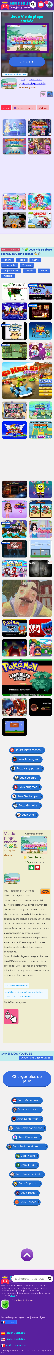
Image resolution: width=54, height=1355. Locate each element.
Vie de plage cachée (16, 1345)
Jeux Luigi (28, 1165)
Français (11, 1322)
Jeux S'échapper (28, 796)
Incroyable (9, 265)
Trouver (26, 265)
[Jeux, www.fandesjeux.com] (18, 5)
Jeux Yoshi (28, 1155)
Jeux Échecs (28, 1202)
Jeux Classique (27, 1137)
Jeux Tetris (28, 1192)
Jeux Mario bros (28, 1100)
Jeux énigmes (28, 787)
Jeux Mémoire (28, 805)
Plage (22, 260)
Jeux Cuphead (28, 1183)
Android (8, 276)
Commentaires (24, 108)
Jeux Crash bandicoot (28, 1128)
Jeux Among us (28, 759)
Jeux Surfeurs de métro (28, 1146)
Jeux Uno (28, 814)
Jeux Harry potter (28, 768)
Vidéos (43, 108)
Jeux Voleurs (28, 777)
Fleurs (43, 270)
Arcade (29, 270)
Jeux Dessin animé (28, 1174)
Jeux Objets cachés (28, 750)
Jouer (27, 61)
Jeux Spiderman (28, 1118)
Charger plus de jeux (27, 1078)
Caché (35, 260)
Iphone (8, 260)
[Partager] (50, 94)
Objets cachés (11, 270)
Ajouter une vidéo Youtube (35, 1058)
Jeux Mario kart (28, 1109)
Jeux (6, 108)
